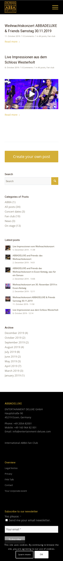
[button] (31, 94)
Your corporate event (16, 490)
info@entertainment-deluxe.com (32, 431)
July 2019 (10, 352)
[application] (31, 94)
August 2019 (12, 347)
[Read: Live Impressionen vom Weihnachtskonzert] (8, 248)
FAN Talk (9, 479)
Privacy (8, 473)
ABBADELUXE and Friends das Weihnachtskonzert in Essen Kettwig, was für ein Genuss (34, 272)
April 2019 (11, 366)
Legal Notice (11, 468)
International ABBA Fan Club (21, 442)
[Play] (7, 106)
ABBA (8, 202)
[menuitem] (53, 7)
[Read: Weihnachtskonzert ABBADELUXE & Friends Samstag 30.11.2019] (8, 299)
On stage (10, 225)
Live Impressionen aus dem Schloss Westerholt (35, 309)
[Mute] (55, 106)
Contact (9, 485)
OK (41, 554)
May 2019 (11, 361)
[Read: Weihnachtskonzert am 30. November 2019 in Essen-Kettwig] (8, 286)
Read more (11, 41)
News (8, 221)
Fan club (51, 36)
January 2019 (13, 375)
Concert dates (13, 211)
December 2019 (14, 333)
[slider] (25, 106)
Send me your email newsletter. (29, 520)
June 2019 (11, 356)
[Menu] (53, 7)
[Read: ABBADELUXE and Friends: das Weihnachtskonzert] (8, 257)
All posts (43, 36)
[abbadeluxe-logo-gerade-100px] (26, 7)
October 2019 (13, 337)
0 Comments (28, 36)
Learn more (24, 554)
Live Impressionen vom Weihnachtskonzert (33, 246)
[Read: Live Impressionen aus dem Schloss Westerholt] (8, 311)
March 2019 (12, 370)
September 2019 (15, 342)
